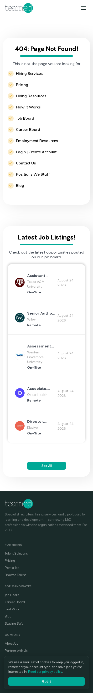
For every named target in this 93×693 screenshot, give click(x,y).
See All (46, 466)
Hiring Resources (31, 95)
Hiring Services (29, 73)
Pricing (22, 84)
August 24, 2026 (65, 282)
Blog (20, 185)
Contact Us (26, 163)
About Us (11, 643)
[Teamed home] (19, 8)
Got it (46, 681)
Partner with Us (16, 650)
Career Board (28, 129)
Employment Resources (37, 140)
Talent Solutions (16, 553)
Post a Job (12, 568)
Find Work (12, 609)
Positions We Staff (33, 174)
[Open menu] (83, 8)
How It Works (28, 107)
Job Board (25, 118)
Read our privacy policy (45, 671)
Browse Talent (15, 575)
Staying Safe (14, 623)
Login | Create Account (36, 151)
